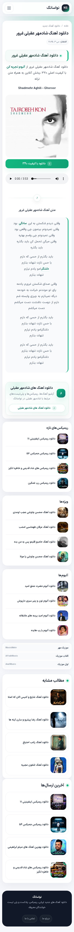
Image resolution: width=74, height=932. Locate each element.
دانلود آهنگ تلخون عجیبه (35, 765)
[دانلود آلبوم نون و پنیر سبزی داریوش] (62, 601)
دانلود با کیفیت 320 (33, 164)
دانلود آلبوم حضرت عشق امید (40, 586)
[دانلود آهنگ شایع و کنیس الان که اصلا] (58, 697)
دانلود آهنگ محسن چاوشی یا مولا (37, 556)
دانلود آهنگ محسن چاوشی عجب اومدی (34, 512)
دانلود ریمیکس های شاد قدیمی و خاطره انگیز (31, 468)
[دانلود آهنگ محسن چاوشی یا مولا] (62, 556)
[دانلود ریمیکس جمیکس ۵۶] (62, 453)
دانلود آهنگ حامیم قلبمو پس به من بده (34, 542)
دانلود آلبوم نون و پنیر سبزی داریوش (36, 601)
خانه (66, 26)
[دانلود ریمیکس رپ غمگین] (62, 483)
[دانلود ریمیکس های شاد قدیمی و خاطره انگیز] (62, 468)
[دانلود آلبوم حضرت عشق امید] (62, 586)
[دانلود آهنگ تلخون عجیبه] (58, 765)
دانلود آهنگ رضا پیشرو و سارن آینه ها (29, 720)
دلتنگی (45, 269)
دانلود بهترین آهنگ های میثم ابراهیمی (28, 847)
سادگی (23, 223)
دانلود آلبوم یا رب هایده (43, 630)
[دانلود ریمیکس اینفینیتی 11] (62, 439)
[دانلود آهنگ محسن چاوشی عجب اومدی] (62, 512)
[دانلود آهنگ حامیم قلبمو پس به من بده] (62, 542)
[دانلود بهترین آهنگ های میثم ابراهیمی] (58, 847)
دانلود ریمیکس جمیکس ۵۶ (40, 453)
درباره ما (46, 918)
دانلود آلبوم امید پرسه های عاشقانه (37, 616)
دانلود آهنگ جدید (51, 26)
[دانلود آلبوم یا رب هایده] (62, 630)
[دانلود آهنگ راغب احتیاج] (58, 742)
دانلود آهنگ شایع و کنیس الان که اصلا (28, 697)
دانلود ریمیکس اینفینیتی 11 (41, 439)
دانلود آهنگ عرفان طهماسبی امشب (37, 527)
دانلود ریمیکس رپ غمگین (41, 483)
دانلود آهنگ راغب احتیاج (36, 742)
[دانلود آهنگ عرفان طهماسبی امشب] (62, 527)
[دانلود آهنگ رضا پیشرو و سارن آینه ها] (58, 720)
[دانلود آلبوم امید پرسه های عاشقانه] (62, 615)
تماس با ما (30, 918)
